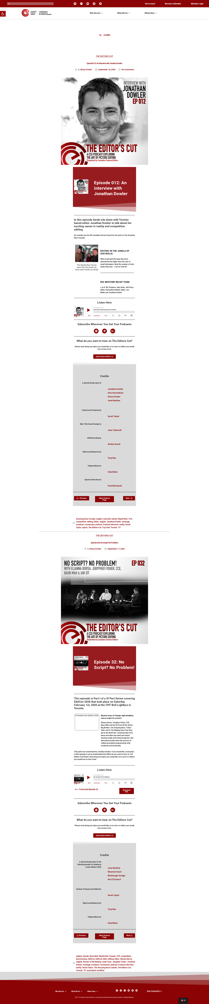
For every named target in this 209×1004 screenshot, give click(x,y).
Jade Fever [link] (107, 962)
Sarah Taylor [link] (87, 967)
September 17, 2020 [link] (116, 549)
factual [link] (86, 962)
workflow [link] (100, 970)
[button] (96, 789)
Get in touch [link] (150, 4)
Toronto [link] (114, 527)
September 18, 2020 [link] (106, 69)
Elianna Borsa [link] (126, 959)
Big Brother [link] (123, 519)
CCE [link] (130, 519)
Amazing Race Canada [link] (85, 519)
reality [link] (122, 524)
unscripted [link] (91, 970)
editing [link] (90, 522)
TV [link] (119, 527)
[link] (3, 14)
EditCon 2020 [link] (101, 959)
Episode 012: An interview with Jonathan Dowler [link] (104, 63)
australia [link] (107, 519)
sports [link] (85, 527)
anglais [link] (99, 519)
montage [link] (126, 522)
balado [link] (114, 519)
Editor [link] (96, 522)
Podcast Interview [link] (110, 524)
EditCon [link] (91, 959)
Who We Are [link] (95, 13)
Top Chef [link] (106, 527)
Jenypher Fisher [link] (119, 962)
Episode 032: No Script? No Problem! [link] (104, 543)
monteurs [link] (80, 524)
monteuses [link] (90, 524)
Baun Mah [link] (94, 956)
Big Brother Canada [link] (107, 956)
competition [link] (81, 522)
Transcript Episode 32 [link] (88, 789)
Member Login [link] (197, 4)
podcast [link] (98, 524)
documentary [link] (81, 959)
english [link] (103, 522)
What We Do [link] (122, 13)
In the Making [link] (95, 962)
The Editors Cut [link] (104, 56)
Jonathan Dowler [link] (114, 522)
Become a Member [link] (173, 4)
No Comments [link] (128, 69)
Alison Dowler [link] (86, 69)
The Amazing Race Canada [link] (105, 967)
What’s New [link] (149, 13)
